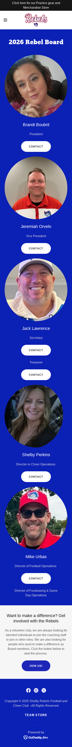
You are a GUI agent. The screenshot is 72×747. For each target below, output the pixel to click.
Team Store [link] (36, 715)
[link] (36, 20)
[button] (7, 20)
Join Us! (35, 665)
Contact (36, 146)
